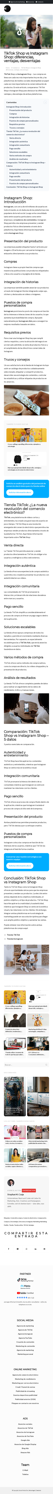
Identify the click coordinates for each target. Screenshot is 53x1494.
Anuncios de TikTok (25, 1428)
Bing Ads (25, 1448)
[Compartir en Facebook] (8, 1248)
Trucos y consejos (16, 128)
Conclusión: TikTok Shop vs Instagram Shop (24, 187)
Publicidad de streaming (25, 1391)
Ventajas (31, 1225)
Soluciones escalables (18, 152)
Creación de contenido (25, 1342)
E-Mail (25, 1470)
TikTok (7, 74)
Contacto (40, 2)
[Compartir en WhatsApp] (26, 1248)
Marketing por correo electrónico (25, 1383)
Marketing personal (25, 1354)
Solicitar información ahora (20, 492)
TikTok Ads (25, 642)
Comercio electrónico (30, 1218)
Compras (13, 114)
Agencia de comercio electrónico (25, 1375)
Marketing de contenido (25, 1346)
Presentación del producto (20, 110)
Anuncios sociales (25, 1424)
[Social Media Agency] (15, 9)
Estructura (22, 1221)
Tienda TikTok (13, 935)
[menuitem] (16, 2)
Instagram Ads (25, 321)
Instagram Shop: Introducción (18, 107)
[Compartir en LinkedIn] (35, 1248)
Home (7, 68)
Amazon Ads (25, 1452)
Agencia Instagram (25, 1334)
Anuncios (31, 2)
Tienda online (18, 1225)
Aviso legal (32, 1490)
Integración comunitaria (19, 145)
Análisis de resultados (18, 159)
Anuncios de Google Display (25, 1444)
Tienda (11, 1225)
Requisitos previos (17, 124)
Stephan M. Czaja (15, 1194)
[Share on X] (17, 1248)
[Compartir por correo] (44, 1248)
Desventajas (14, 1221)
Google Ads (25, 1440)
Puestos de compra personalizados (23, 121)
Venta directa (15, 138)
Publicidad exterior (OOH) (25, 1399)
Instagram (22, 74)
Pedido (6, 1225)
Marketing (36, 1221)
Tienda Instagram (15, 939)
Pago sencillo (14, 148)
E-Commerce (15, 68)
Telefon (25, 1474)
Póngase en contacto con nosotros (25, 1403)
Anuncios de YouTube (25, 1436)
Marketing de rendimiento (25, 1379)
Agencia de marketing (17, 2)
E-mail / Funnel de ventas (25, 1387)
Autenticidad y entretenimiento (22, 169)
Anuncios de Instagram (25, 1432)
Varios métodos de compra (20, 156)
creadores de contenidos (25, 220)
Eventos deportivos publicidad (25, 1395)
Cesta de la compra (17, 1218)
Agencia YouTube (25, 1338)
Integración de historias (19, 117)
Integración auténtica (18, 141)
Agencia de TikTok (25, 1330)
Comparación (42, 1218)
